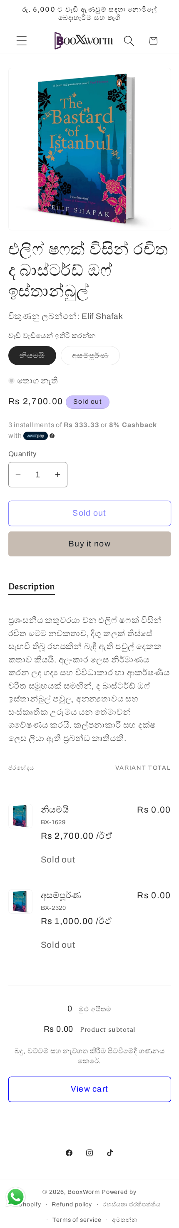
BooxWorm (83, 1191)
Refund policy (72, 1204)
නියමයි (38, 358)
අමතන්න (124, 1219)
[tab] (31, 588)
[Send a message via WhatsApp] (15, 1197)
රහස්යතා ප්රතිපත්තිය (132, 1204)
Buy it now (89, 543)
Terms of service (77, 1219)
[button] (21, 41)
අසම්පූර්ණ (96, 358)
